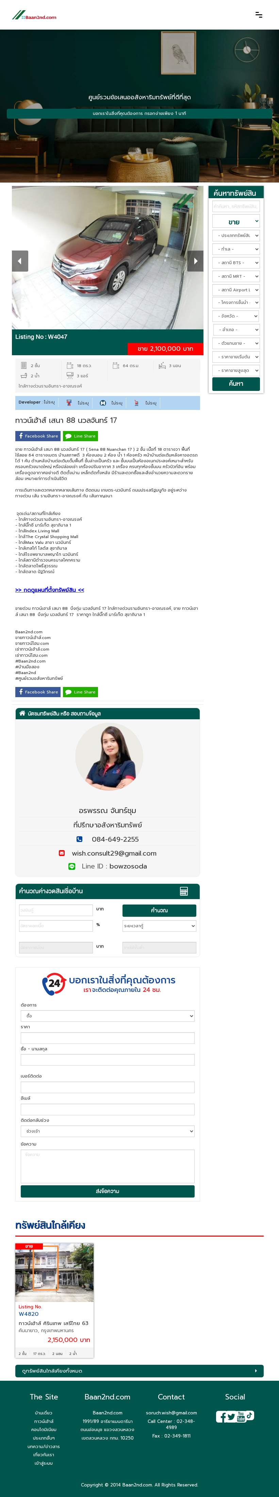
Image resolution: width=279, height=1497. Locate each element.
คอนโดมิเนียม (43, 1429)
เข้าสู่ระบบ (44, 1463)
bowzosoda (128, 866)
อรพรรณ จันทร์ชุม (107, 810)
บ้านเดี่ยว (43, 1413)
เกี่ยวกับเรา (43, 1454)
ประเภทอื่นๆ (44, 1438)
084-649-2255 (115, 839)
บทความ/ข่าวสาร (44, 1446)
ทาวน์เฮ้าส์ (43, 1421)
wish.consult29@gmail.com (111, 853)
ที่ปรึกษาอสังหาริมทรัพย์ (107, 825)
